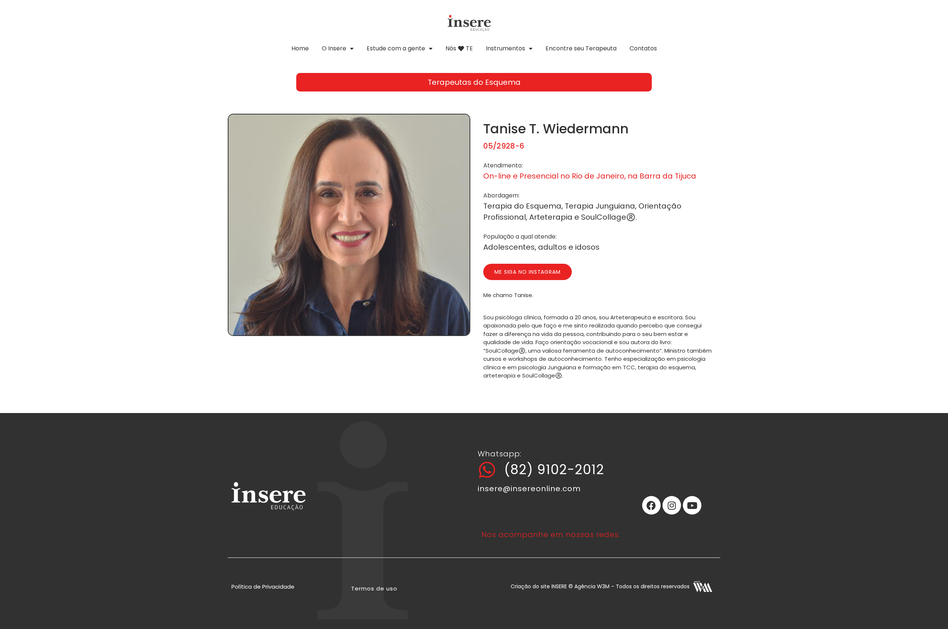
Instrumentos (505, 48)
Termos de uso (374, 588)
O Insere (334, 48)
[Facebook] (651, 505)
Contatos (643, 48)
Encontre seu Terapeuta (581, 48)
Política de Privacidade (262, 586)
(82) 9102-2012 (554, 469)
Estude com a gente (396, 48)
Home (300, 48)
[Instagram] (671, 505)
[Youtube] (692, 505)
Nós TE (459, 48)
